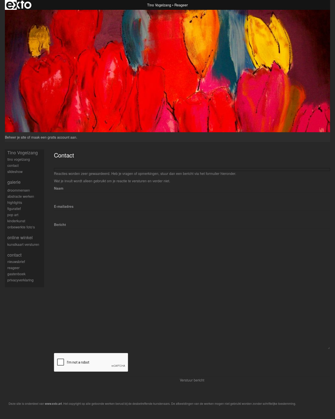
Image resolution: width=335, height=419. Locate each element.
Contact (14, 255)
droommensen (18, 190)
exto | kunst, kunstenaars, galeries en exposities (19, 5)
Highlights (14, 202)
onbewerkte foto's (21, 226)
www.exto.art (53, 403)
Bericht (60, 224)
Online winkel (20, 237)
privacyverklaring (20, 279)
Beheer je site (15, 137)
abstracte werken (20, 196)
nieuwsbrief (16, 261)
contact (13, 165)
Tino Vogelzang (159, 4)
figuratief (14, 208)
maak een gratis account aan (53, 137)
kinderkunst (16, 220)
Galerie (14, 182)
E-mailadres (64, 206)
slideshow (15, 171)
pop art (12, 214)
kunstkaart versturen (23, 244)
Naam (58, 188)
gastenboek (16, 273)
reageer (13, 267)
